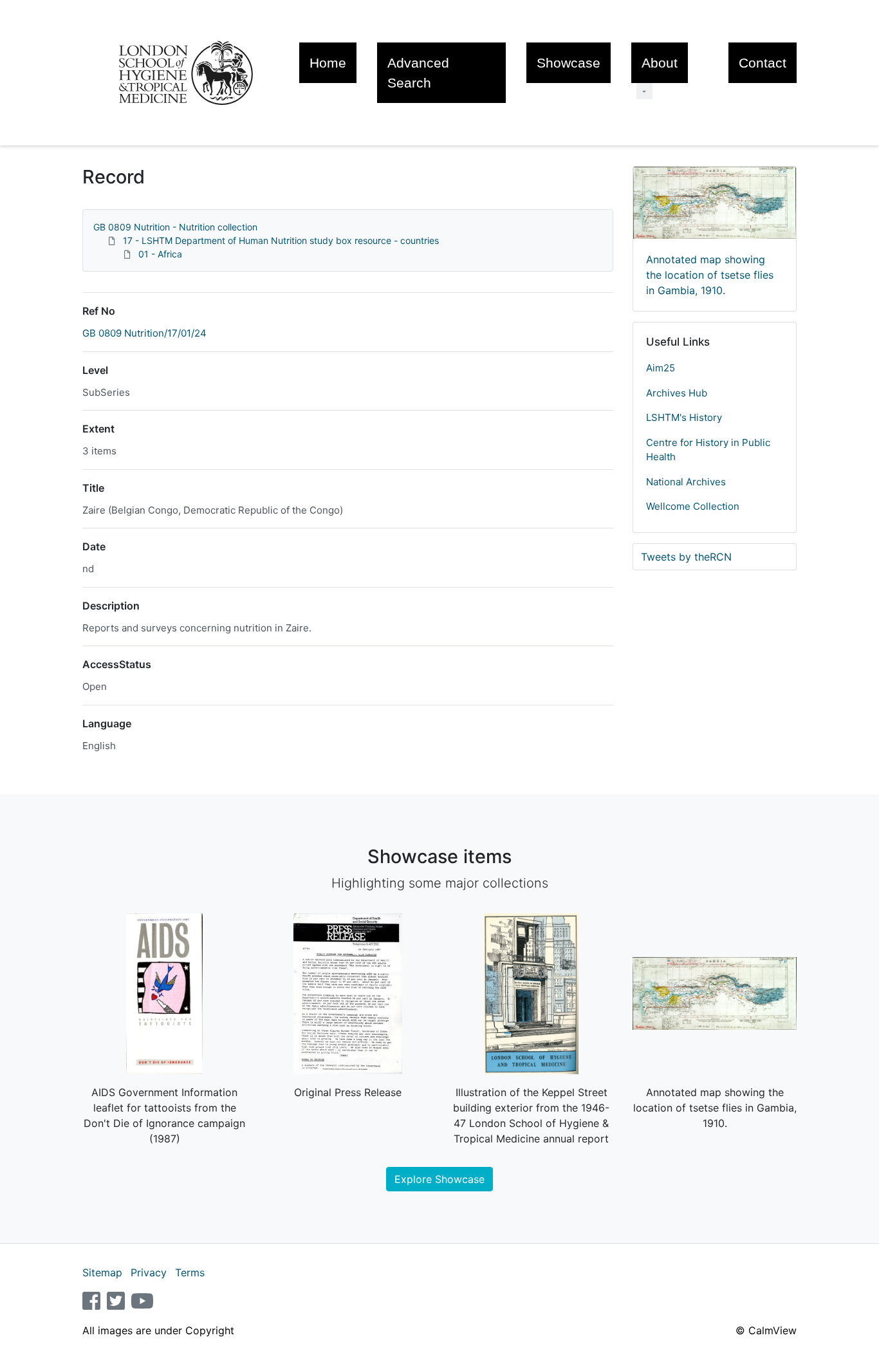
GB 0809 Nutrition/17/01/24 (144, 333)
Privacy (149, 1272)
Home (328, 62)
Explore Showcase (439, 1179)
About (660, 62)
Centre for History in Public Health (708, 449)
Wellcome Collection (692, 506)
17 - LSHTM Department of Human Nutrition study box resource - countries (281, 240)
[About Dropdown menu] (644, 91)
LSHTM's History (684, 417)
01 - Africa (160, 253)
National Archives (686, 482)
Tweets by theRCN (686, 556)
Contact (762, 62)
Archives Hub (676, 393)
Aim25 (660, 368)
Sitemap (102, 1272)
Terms (190, 1272)
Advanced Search (418, 72)
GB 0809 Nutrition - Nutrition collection (175, 226)
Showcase (568, 62)
